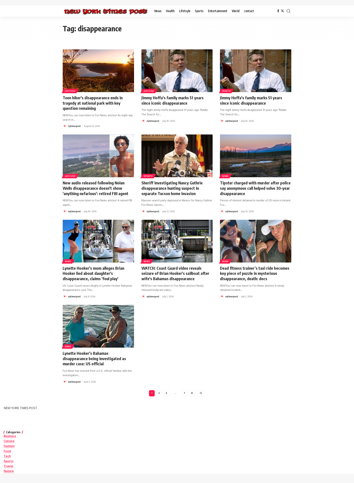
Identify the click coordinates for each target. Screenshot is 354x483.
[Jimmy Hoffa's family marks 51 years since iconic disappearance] (177, 70)
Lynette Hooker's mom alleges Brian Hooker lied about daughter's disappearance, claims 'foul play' (93, 273)
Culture (9, 441)
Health (226, 91)
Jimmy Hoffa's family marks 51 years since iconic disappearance (172, 100)
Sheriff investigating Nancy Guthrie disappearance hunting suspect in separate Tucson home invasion (172, 188)
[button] (288, 11)
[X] (282, 10)
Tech (7, 456)
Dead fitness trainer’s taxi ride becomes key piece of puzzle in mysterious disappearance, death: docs (254, 273)
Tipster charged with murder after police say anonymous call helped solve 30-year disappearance (255, 188)
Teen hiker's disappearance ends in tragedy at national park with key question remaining (93, 103)
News (225, 176)
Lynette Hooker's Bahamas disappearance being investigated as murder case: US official (94, 358)
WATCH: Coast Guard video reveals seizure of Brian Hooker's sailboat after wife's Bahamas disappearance (175, 273)
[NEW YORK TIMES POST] (105, 11)
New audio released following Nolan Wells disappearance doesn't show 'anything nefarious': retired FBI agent (95, 188)
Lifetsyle (70, 91)
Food (7, 451)
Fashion (9, 446)
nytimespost (74, 126)
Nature (9, 471)
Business (10, 436)
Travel (8, 466)
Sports (148, 176)
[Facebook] (278, 10)
